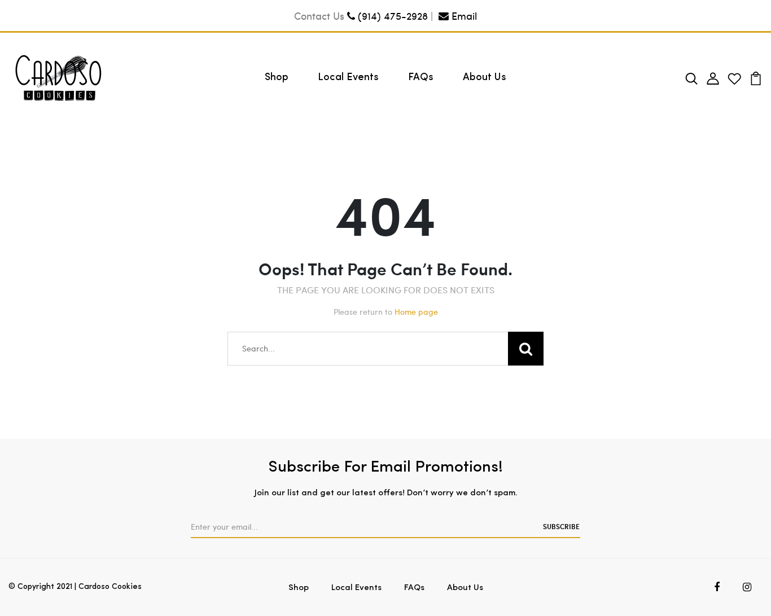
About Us (484, 78)
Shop (276, 78)
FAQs (420, 78)
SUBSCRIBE (561, 526)
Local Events (348, 78)
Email (463, 15)
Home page (416, 311)
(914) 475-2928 (391, 15)
